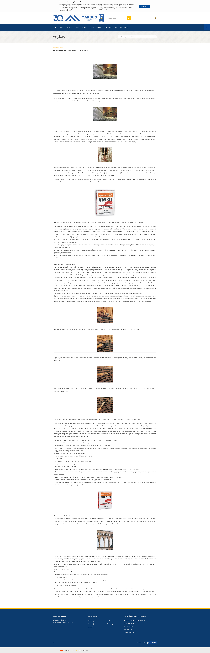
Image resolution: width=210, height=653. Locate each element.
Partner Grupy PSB (141, 642)
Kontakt (99, 27)
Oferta (77, 27)
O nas (61, 27)
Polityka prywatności (112, 624)
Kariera (92, 27)
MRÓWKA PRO (124, 27)
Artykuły (84, 27)
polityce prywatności (129, 5)
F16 (76, 650)
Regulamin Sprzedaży (111, 27)
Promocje (69, 27)
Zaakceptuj (144, 6)
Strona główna (125, 37)
